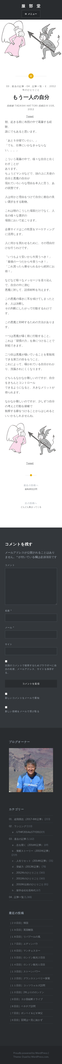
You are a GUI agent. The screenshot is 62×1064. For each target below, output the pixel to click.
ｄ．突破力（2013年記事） (26, 866)
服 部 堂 (31, 5)
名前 (8, 610)
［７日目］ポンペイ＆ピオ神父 (26, 1013)
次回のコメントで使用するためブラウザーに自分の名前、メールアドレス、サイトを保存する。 (31, 669)
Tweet (30, 116)
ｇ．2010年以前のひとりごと (28, 884)
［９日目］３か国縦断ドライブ (26, 999)
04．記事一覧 (34, 86)
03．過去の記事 (15, 86)
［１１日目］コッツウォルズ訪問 (27, 985)
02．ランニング (17, 826)
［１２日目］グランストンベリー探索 (29, 978)
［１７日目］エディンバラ (23, 943)
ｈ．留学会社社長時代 (24, 890)
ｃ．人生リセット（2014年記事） (30, 860)
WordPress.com (39, 1056)
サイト (8, 644)
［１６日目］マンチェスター (24, 950)
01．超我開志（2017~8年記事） (26, 819)
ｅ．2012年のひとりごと (25, 872)
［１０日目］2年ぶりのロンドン (26, 992)
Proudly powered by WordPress (30, 1052)
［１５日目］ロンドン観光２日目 (27, 957)
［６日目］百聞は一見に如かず (26, 1019)
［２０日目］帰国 (18, 922)
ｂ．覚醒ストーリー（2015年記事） (31, 850)
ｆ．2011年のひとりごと (25, 878)
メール (9, 627)
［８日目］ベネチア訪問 (22, 1006)
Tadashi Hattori (26, 105)
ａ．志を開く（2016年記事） (28, 844)
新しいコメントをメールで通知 (22, 697)
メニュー (32, 14)
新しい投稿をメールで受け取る (22, 711)
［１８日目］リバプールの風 (24, 936)
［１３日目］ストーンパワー (24, 971)
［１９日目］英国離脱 (21, 929)
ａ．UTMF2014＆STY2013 (26, 832)
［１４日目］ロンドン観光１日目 (27, 964)
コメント (10, 565)
